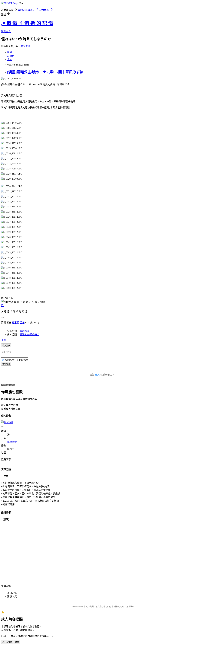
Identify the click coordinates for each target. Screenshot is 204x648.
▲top (4, 339)
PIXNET (79, 606)
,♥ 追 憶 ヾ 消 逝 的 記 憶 (27, 23)
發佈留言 (6, 364)
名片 (9, 59)
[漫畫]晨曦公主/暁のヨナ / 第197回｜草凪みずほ (45, 72)
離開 (17, 642)
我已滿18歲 (7, 642)
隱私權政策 (119, 606)
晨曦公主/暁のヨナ (29, 334)
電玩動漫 (25, 46)
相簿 (9, 52)
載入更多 (6, 345)
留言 (22, 322)
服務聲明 (130, 606)
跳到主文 (6, 31)
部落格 (10, 56)
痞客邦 (15, 322)
